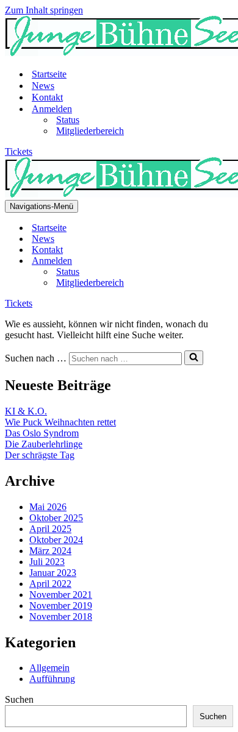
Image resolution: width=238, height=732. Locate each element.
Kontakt (47, 97)
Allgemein (49, 668)
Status (67, 120)
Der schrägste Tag (39, 455)
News (43, 85)
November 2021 (60, 594)
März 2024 (50, 550)
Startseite (49, 74)
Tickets (18, 151)
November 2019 (60, 605)
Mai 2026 (48, 507)
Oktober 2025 (56, 518)
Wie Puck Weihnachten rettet (60, 422)
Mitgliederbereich (90, 131)
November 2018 (60, 616)
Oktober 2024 (56, 540)
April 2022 (50, 583)
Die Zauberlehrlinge (43, 444)
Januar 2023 (52, 572)
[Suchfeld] (193, 357)
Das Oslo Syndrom (42, 433)
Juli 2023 (47, 561)
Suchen (19, 699)
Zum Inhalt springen (44, 10)
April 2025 (50, 529)
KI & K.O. (26, 411)
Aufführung (52, 678)
